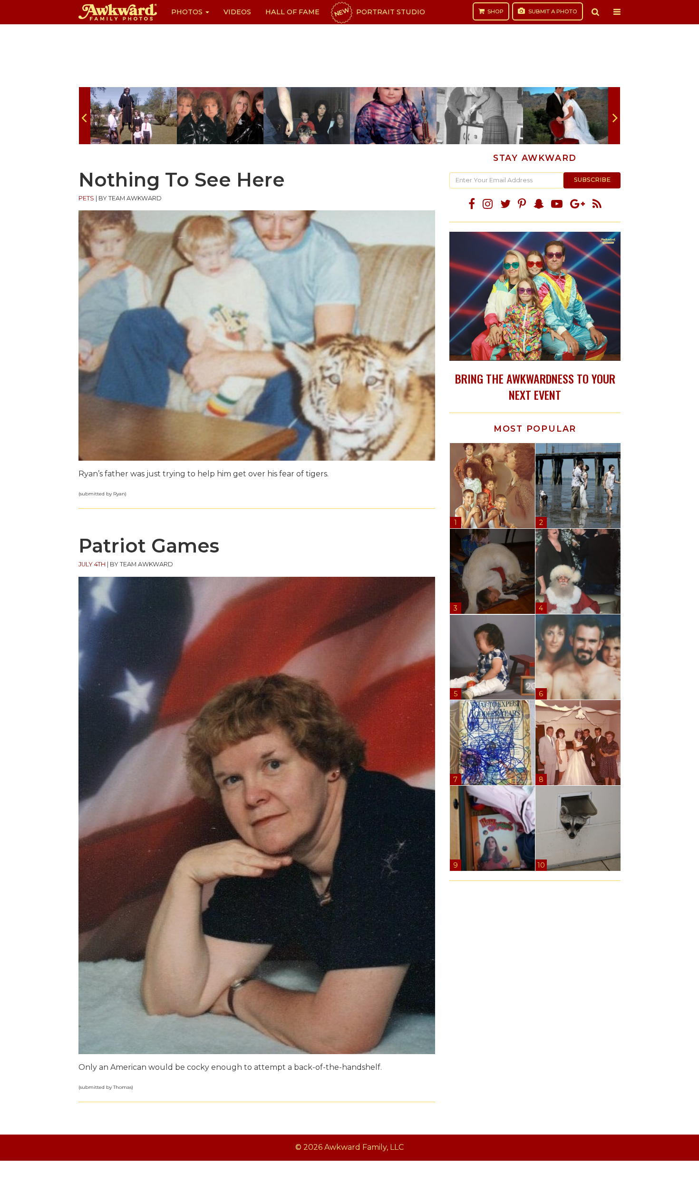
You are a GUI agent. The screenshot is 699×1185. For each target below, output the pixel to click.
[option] (133, 115)
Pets (86, 198)
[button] (595, 12)
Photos (187, 12)
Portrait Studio (379, 12)
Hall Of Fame (292, 12)
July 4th (92, 564)
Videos (237, 12)
